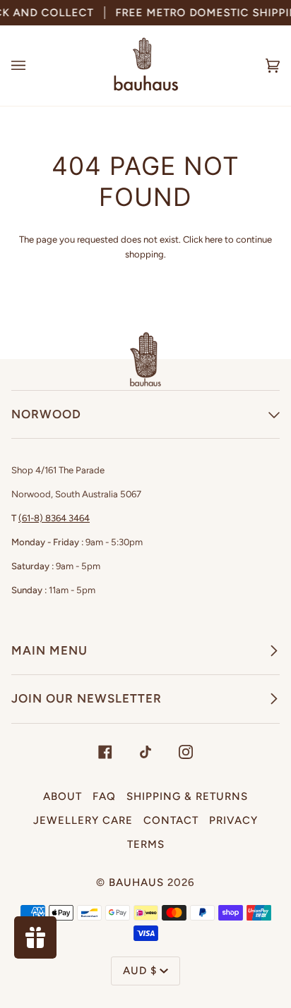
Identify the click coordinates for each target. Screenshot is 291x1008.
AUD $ (140, 970)
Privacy (233, 820)
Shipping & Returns (187, 796)
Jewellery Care (83, 820)
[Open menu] (32, 65)
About (62, 796)
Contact (170, 820)
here (213, 239)
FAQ (104, 796)
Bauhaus (136, 882)
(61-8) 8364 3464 (54, 518)
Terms (146, 844)
